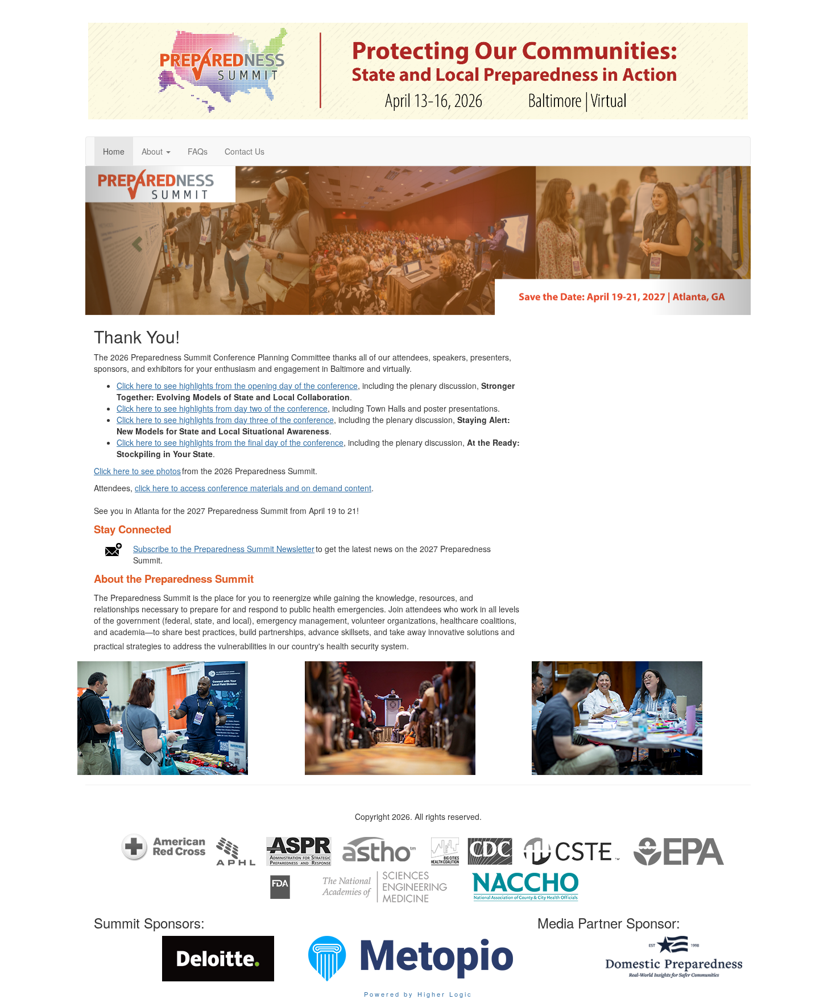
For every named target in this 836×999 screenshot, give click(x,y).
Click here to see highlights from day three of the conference (225, 419)
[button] (156, 151)
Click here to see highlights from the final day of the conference (230, 442)
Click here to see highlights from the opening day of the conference (237, 385)
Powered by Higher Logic (418, 993)
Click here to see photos (137, 470)
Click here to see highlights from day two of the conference (222, 408)
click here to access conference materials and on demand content (253, 488)
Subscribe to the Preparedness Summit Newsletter (223, 548)
